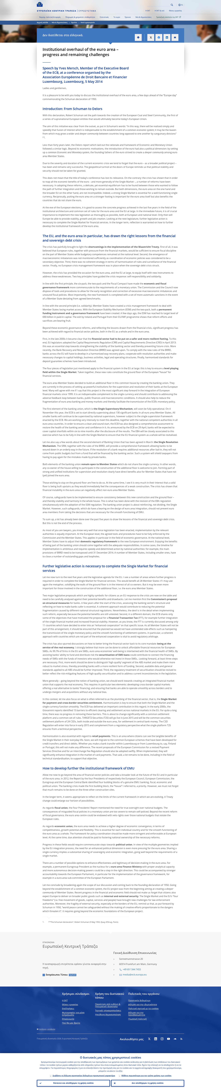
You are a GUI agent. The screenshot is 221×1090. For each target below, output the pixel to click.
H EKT (65, 1001)
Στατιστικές (104, 17)
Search (172, 5)
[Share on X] (150, 37)
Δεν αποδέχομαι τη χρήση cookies (147, 1083)
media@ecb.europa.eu (135, 975)
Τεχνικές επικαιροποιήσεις (108, 1011)
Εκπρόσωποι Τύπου (57, 975)
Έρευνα (128, 17)
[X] (149, 1039)
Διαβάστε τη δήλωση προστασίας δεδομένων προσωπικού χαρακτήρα (84, 1076)
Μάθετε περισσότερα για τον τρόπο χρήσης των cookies (146, 1076)
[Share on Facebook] (158, 37)
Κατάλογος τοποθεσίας (47, 1029)
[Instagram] (162, 1039)
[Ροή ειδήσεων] (181, 1039)
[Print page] (138, 37)
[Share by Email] (175, 37)
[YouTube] (168, 1039)
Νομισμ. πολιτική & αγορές (50, 17)
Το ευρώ (116, 17)
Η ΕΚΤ (147, 11)
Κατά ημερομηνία (88, 22)
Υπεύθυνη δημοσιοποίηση (108, 1015)
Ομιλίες (74, 22)
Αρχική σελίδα (42, 22)
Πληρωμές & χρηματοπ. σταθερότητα (80, 17)
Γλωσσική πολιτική (137, 1019)
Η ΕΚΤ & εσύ (159, 11)
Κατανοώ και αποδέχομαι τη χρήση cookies (73, 1083)
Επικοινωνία (68, 1019)
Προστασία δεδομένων (139, 1001)
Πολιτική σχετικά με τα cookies (143, 1009)
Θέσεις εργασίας (175, 11)
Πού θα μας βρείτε (71, 1023)
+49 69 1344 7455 (132, 970)
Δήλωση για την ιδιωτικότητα (142, 1005)
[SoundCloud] (175, 1039)
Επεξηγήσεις (68, 1009)
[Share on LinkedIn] (166, 37)
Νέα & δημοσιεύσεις (143, 17)
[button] (176, 5)
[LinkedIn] (155, 1039)
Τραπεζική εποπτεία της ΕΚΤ (167, 17)
